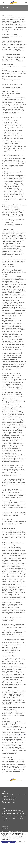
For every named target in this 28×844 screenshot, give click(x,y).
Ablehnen (12, 841)
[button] (3, 2)
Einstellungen (20, 841)
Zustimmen (5, 841)
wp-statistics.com (21, 734)
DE (26, 2)
